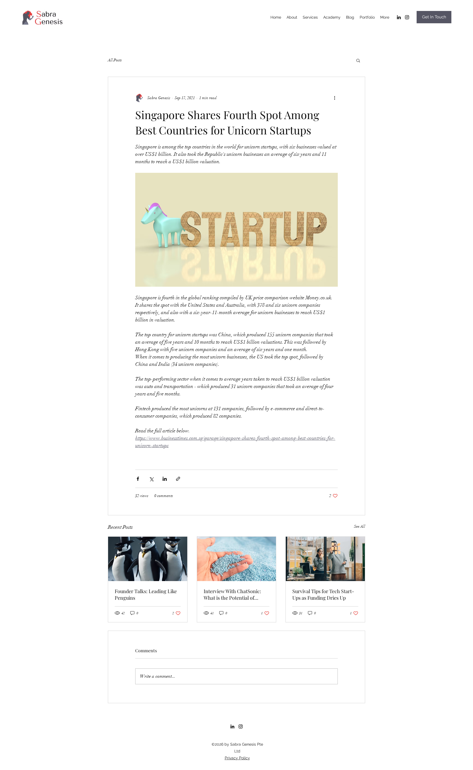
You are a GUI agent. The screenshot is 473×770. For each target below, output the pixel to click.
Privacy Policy (237, 758)
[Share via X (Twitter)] (151, 478)
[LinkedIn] (399, 17)
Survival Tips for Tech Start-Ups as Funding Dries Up (323, 594)
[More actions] (334, 97)
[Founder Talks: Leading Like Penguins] (147, 559)
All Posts (115, 60)
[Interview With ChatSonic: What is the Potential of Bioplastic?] (236, 559)
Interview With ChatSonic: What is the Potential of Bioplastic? (232, 594)
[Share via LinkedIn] (164, 478)
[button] (358, 60)
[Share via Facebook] (137, 478)
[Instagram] (407, 17)
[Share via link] (178, 478)
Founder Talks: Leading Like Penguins (146, 594)
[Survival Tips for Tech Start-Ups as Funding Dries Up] (325, 559)
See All (359, 526)
